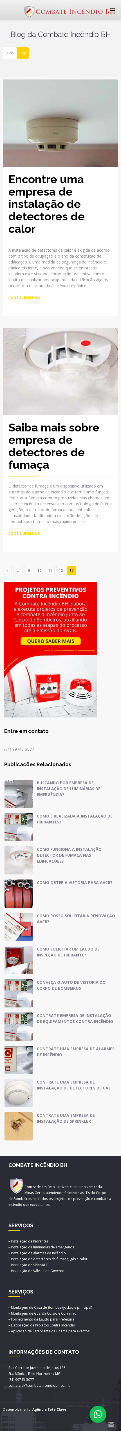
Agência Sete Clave (49, 1409)
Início (10, 53)
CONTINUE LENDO (24, 297)
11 (50, 570)
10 (39, 570)
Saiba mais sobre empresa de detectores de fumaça (53, 446)
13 (71, 570)
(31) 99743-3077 (19, 749)
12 (61, 570)
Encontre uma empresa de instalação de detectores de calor (46, 203)
